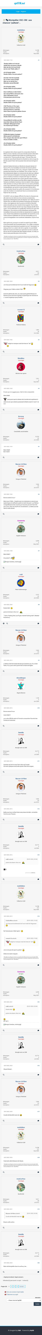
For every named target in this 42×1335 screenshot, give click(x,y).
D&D (19, 1330)
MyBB (32, 1330)
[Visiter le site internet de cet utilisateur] (3, 623)
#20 (38, 1262)
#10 (38, 708)
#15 (38, 1002)
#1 (38, 60)
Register (23, 11)
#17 (38, 1111)
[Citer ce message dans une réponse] (38, 244)
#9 (38, 660)
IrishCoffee (21, 251)
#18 (38, 1157)
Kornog (21, 416)
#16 (38, 1065)
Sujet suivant (19, 1277)
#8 (38, 604)
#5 (38, 446)
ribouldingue (21, 678)
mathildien (21, 30)
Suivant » (21, 1286)
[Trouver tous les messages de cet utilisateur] (3, 244)
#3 (38, 339)
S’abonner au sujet (12, 1294)
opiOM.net (19, 3)
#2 (38, 281)
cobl (21, 574)
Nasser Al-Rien (21, 464)
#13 (38, 855)
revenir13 (21, 310)
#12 (38, 808)
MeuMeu (21, 358)
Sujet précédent (9, 1277)
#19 (38, 1209)
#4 (38, 388)
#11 (38, 761)
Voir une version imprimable (15, 1292)
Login (18, 11)
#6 (38, 494)
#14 (38, 916)
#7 (38, 550)
